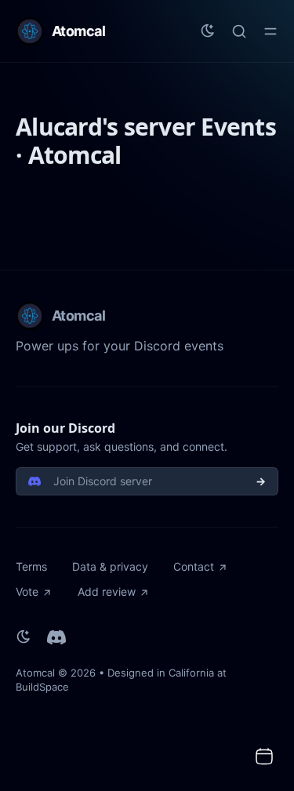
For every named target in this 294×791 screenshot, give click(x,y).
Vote (27, 591)
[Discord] (56, 637)
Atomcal (35, 672)
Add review (107, 591)
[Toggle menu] (270, 31)
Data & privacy (110, 566)
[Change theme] (207, 31)
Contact (193, 566)
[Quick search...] (239, 31)
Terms (31, 566)
